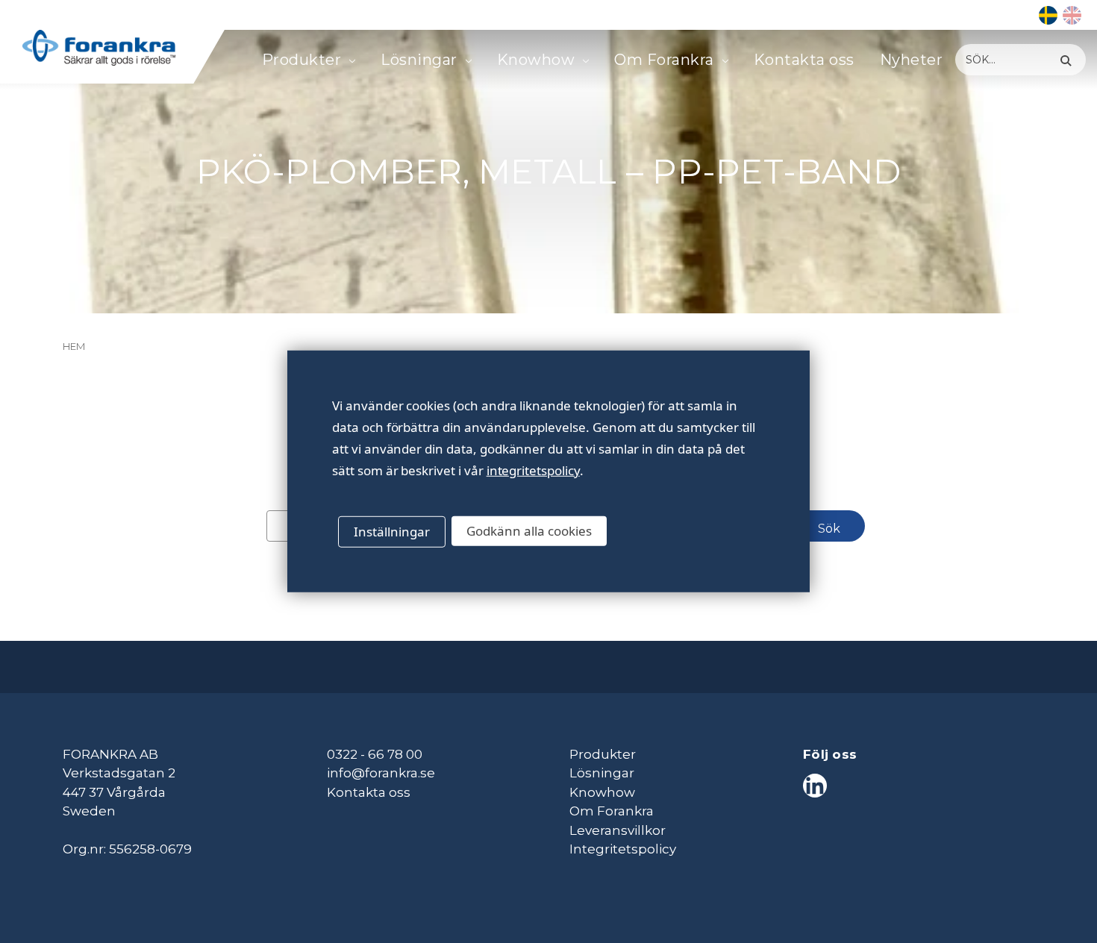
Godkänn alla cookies (529, 530)
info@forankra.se (381, 772)
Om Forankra (664, 60)
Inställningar (392, 531)
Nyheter (911, 60)
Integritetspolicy (622, 849)
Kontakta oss (804, 60)
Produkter (302, 60)
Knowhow (536, 60)
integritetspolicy (533, 470)
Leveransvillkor (617, 830)
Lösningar (419, 60)
